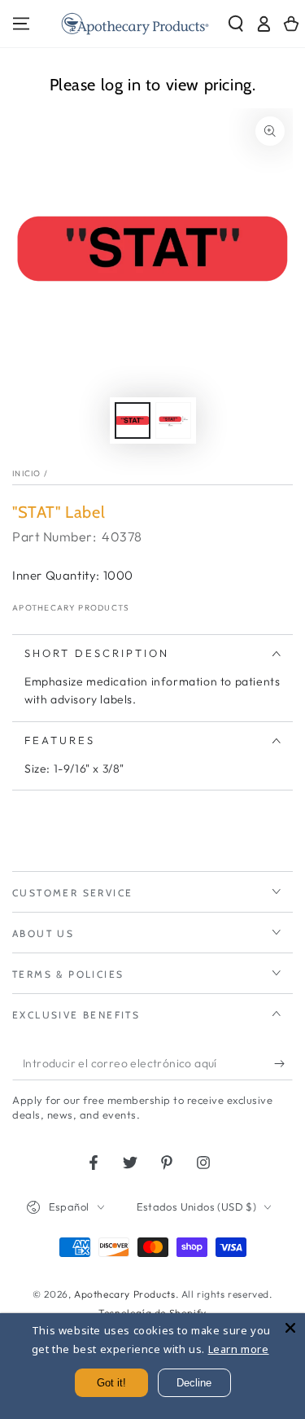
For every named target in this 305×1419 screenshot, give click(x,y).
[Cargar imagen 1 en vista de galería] (132, 420)
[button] (236, 23)
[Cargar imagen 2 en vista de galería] (173, 420)
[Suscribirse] (283, 1064)
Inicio (26, 473)
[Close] (290, 1328)
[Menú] (21, 23)
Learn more (238, 1349)
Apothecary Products (71, 607)
